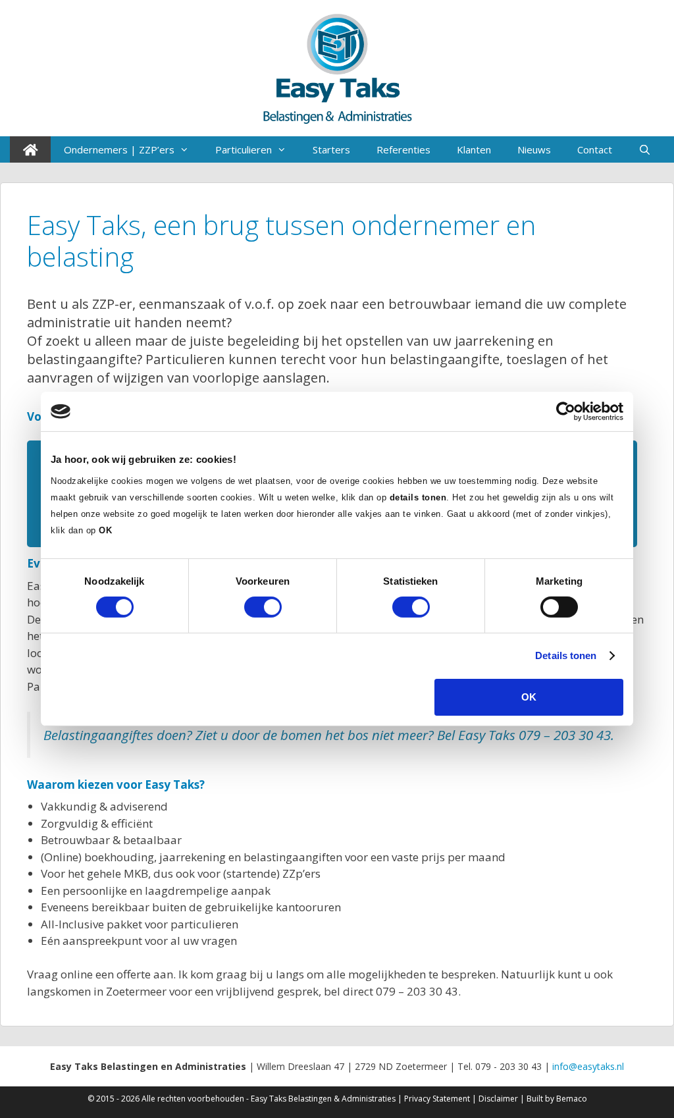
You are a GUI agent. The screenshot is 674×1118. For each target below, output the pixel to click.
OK (528, 697)
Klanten (474, 149)
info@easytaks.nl (588, 1066)
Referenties (403, 149)
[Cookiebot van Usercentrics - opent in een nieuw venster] (565, 411)
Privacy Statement (437, 1098)
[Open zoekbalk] (644, 149)
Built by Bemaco (557, 1098)
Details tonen (565, 655)
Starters (331, 149)
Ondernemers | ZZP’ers (119, 149)
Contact (594, 149)
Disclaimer (498, 1098)
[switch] (263, 607)
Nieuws (534, 149)
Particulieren (243, 149)
